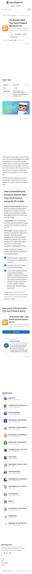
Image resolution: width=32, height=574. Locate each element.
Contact (18, 6)
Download (16, 332)
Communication (11, 15)
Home (4, 15)
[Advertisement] (16, 60)
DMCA (25, 570)
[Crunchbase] (9, 553)
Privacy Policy (19, 570)
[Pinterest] (7, 553)
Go (29, 9)
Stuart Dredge (13, 40)
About (13, 6)
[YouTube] (4, 553)
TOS (30, 570)
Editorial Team (4, 563)
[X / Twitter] (1, 553)
